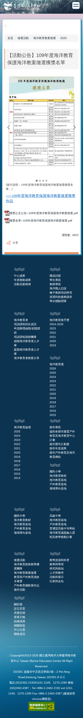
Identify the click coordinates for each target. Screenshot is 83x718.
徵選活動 (23, 38)
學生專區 (55, 280)
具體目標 (19, 612)
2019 (53, 345)
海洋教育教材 (58, 475)
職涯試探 (55, 275)
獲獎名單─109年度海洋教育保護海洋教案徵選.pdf (41, 220)
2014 (17, 478)
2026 (53, 368)
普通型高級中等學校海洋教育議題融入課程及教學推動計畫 (62, 532)
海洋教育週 (57, 364)
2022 (53, 332)
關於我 (18, 604)
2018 (53, 402)
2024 (53, 377)
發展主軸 (19, 617)
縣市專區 (55, 427)
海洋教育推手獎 (59, 320)
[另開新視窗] (41, 124)
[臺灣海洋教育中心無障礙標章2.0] (41, 706)
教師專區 (55, 284)
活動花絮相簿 (22, 284)
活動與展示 (57, 577)
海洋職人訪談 (58, 288)
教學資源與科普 (59, 560)
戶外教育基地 (58, 484)
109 (14, 196)
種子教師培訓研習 (61, 292)
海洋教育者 (21, 320)
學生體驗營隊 (58, 301)
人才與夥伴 (57, 572)
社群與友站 (57, 581)
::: (5, 25)
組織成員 (19, 621)
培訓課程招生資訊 (25, 324)
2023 (53, 328)
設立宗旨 (19, 608)
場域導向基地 (58, 488)
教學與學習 (57, 564)
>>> (9, 196)
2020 (63, 38)
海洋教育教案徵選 (44, 38)
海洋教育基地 (58, 480)
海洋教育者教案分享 (26, 358)
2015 (53, 415)
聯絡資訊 (19, 633)
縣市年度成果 (58, 448)
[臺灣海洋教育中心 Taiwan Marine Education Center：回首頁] (41, 6)
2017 (53, 406)
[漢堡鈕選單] (76, 5)
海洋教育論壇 (22, 427)
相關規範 (19, 625)
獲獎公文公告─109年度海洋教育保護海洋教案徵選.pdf (44, 213)
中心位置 (19, 629)
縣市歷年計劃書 (59, 444)
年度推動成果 (22, 280)
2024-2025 (56, 324)
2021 (53, 336)
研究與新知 (57, 568)
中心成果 (19, 275)
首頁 (10, 38)
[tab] (36, 181)
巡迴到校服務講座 (61, 296)
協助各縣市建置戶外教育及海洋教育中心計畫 (62, 436)
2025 (53, 372)
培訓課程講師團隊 (25, 336)
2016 (53, 410)
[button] (9, 127)
